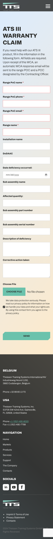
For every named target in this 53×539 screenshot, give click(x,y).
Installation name (12, 139)
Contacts (7, 471)
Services (7, 455)
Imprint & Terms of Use (17, 514)
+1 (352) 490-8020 (19, 421)
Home (6, 439)
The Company (10, 465)
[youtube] (14, 487)
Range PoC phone (13, 97)
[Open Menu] (48, 6)
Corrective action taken (16, 260)
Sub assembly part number (18, 210)
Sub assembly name (14, 182)
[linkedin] (6, 487)
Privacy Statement (15, 517)
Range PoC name (13, 82)
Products (7, 450)
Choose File (9, 284)
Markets (7, 444)
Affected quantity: (13, 196)
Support (7, 460)
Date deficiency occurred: (17, 168)
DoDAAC (8, 153)
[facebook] (22, 487)
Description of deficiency (17, 238)
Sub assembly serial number (19, 224)
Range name (11, 125)
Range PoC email (13, 111)
